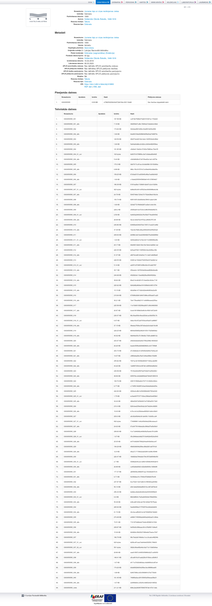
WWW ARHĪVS (156, 2)
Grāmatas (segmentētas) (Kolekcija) (99, 53)
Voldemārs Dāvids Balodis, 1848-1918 (100, 19)
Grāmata (88, 24)
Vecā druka (89, 47)
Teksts (87, 21)
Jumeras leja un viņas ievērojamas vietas (101, 11)
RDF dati (88, 86)
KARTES (143, 2)
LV (185, 7)
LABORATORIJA (188, 2)
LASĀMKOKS (203, 2)
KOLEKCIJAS (171, 2)
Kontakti (187, 595)
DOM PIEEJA (102, 2)
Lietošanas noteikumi (176, 595)
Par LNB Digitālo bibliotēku (158, 595)
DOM (90, 2)
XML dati (97, 86)
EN (189, 7)
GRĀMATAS (116, 2)
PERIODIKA (130, 2)
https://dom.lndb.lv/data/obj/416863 (99, 84)
